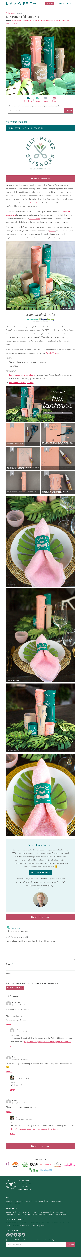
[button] (49, 3)
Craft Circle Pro (62, 1214)
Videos (43, 1225)
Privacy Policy (38, 1201)
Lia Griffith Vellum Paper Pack (21, 382)
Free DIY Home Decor (19, 21)
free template (18, 334)
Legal (28, 1201)
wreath (52, 231)
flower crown (34, 218)
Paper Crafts (45, 1223)
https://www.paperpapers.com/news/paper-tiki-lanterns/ (47, 1041)
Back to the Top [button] (41, 917)
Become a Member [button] (40, 872)
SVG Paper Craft (63, 21)
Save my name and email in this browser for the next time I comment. (33, 983)
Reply (8, 1025)
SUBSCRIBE (68, 111)
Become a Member (24, 1214)
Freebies (50, 1214)
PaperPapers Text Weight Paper (22, 375)
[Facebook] (15, 1235)
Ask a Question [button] (41, 178)
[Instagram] (12, 1235)
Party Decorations (33, 21)
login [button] (71, 3)
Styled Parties (10, 13)
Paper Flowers (11, 1223)
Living (8, 1225)
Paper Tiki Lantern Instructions (28, 128)
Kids (69, 1223)
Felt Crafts (23, 1223)
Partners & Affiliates (13, 1204)
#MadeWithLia (52, 353)
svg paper (54, 21)
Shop (18, 1212)
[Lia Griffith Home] (21, 3)
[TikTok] (23, 1235)
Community (10, 1212)
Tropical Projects (11, 23)
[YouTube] (19, 1235)
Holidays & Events (58, 1223)
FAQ (47, 1201)
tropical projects (31, 203)
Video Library (10, 1214)
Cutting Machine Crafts (21, 1225)
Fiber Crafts (34, 1223)
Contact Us (19, 1201)
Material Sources (39, 1214)
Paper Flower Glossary (41, 1212)
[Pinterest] (8, 1235)
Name (9, 964)
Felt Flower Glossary (59, 1212)
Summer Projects (45, 21)
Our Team (9, 1201)
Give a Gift (26, 1212)
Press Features (56, 1201)
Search (61, 3)
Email (9, 973)
